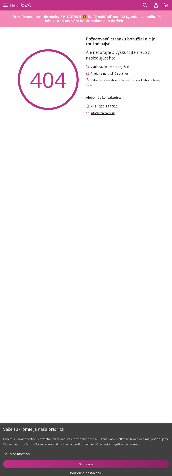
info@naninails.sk (103, 113)
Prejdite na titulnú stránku (109, 73)
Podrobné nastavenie (86, 473)
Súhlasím (86, 464)
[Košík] (168, 4)
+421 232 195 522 (104, 106)
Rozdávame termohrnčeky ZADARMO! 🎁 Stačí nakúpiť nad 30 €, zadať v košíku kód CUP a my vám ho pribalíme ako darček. (84, 19)
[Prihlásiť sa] (156, 5)
